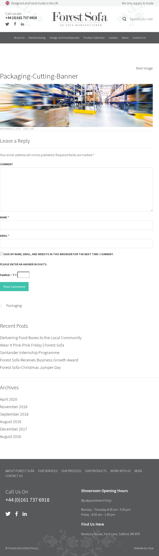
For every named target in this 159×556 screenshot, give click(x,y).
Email (4, 236)
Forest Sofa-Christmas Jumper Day (30, 367)
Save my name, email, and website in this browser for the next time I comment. (58, 254)
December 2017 (13, 429)
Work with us (120, 471)
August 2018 (10, 421)
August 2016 (10, 436)
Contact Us (139, 37)
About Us (19, 37)
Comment (6, 164)
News (125, 37)
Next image (144, 68)
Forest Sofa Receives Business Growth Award (39, 360)
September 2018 (14, 414)
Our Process (71, 471)
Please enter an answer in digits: (23, 264)
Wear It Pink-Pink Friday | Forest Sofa (32, 345)
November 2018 (13, 406)
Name (4, 217)
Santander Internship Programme (29, 352)
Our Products (96, 471)
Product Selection (94, 37)
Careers (113, 37)
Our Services (48, 471)
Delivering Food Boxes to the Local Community (41, 337)
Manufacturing (37, 37)
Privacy (34, 548)
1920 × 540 (28, 128)
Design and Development (64, 37)
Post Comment (14, 287)
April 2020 (8, 399)
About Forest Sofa (19, 471)
